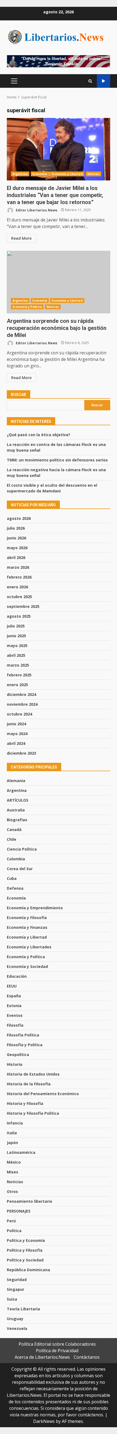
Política (14, 1230)
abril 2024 (16, 743)
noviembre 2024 (22, 704)
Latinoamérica (21, 1152)
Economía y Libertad (67, 174)
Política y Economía (26, 1240)
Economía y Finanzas (27, 927)
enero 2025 (17, 684)
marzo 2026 (18, 567)
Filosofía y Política (24, 1044)
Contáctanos (87, 1357)
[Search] (90, 81)
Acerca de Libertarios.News (42, 1357)
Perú (11, 1220)
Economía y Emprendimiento (35, 907)
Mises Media (103, 81)
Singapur (15, 1289)
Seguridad (17, 1279)
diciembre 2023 (21, 753)
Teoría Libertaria (23, 1308)
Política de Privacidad (57, 1351)
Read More (21, 238)
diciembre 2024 (21, 694)
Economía (39, 174)
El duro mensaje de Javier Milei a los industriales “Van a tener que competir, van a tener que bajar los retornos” (58, 149)
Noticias (93, 174)
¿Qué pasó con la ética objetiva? (38, 434)
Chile (11, 839)
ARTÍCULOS (17, 800)
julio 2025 (16, 626)
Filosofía (15, 1025)
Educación (17, 976)
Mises (12, 1171)
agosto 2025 (19, 616)
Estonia (14, 1005)
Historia (14, 1064)
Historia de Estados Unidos (33, 1074)
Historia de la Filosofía (29, 1083)
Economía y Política (27, 307)
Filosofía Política (23, 1035)
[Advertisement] (58, 61)
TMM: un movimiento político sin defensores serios (57, 460)
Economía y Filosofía (27, 917)
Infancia (15, 1123)
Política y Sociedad (25, 1260)
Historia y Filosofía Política (33, 1113)
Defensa (15, 888)
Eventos (15, 1015)
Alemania (16, 780)
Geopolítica (18, 1054)
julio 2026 (16, 528)
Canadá (14, 829)
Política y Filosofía (24, 1250)
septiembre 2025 (23, 606)
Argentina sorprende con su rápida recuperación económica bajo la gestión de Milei (58, 282)
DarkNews (44, 1421)
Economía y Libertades (29, 946)
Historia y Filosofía (25, 1103)
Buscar (18, 394)
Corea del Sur (20, 868)
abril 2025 (16, 655)
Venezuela (17, 1328)
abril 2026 (16, 557)
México (14, 1162)
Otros (12, 1191)
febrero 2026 (19, 577)
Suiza (12, 1299)
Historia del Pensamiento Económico (43, 1093)
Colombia (16, 858)
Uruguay (15, 1318)
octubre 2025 (19, 596)
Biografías (17, 819)
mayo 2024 (17, 733)
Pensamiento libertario (29, 1201)
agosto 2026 (19, 518)
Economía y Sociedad (27, 966)
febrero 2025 (19, 674)
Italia (12, 1132)
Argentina (20, 174)
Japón (12, 1142)
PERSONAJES (18, 1211)
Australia (16, 810)
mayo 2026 (17, 547)
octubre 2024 (19, 714)
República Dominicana (28, 1269)
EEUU (12, 986)
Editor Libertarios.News (36, 210)
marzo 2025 (18, 665)
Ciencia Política (22, 849)
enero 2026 (17, 586)
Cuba (12, 878)
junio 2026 (16, 538)
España (14, 995)
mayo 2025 (17, 645)
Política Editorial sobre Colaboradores (57, 1344)
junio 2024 (16, 723)
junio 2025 (16, 635)
